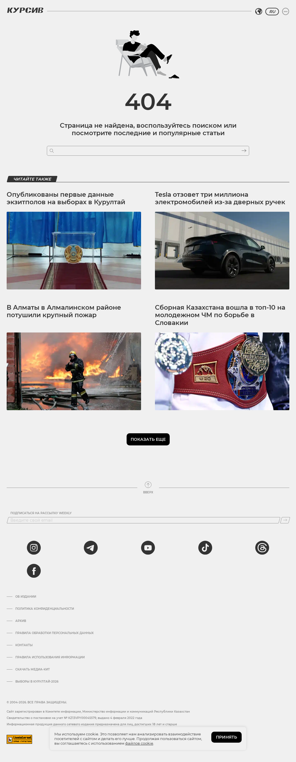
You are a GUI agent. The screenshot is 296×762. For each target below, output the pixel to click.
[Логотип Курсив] (25, 10)
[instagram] (34, 548)
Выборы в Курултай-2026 (36, 681)
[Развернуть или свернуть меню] (285, 11)
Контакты (24, 645)
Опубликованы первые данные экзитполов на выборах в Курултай (66, 198)
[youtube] (148, 548)
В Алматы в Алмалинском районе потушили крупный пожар (64, 311)
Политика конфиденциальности (44, 609)
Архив (20, 621)
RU (272, 11)
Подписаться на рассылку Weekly (41, 513)
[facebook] (34, 571)
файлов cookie (139, 743)
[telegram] (91, 548)
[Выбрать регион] (258, 11)
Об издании (25, 597)
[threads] (262, 548)
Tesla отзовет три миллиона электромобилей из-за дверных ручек (220, 198)
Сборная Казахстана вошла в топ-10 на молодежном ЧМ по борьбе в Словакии (220, 315)
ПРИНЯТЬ (226, 737)
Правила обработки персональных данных (54, 633)
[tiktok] (205, 548)
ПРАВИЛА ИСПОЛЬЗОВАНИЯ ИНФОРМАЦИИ (50, 657)
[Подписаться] (285, 520)
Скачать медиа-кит (32, 669)
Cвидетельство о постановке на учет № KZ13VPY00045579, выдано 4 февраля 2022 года (74, 718)
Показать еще (148, 439)
